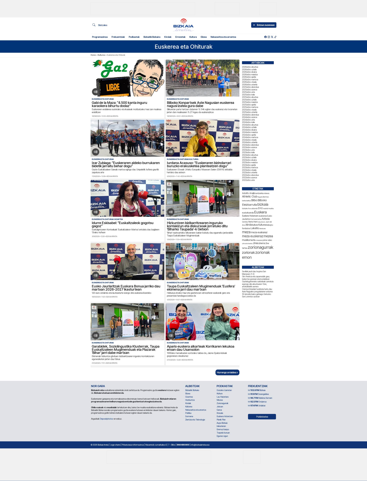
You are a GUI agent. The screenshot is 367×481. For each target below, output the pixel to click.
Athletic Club (249, 196)
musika (246, 239)
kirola (249, 224)
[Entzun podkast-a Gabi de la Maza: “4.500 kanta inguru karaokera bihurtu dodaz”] (95, 92)
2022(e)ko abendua (250, 175)
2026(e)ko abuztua (250, 67)
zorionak (248, 252)
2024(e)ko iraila (248, 122)
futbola (266, 218)
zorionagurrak (260, 247)
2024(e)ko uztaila (249, 127)
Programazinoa (100, 36)
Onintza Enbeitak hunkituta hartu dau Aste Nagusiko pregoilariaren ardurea (257, 290)
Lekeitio (255, 228)
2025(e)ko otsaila (249, 109)
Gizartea (189, 396)
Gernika (245, 222)
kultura (255, 224)
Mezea (220, 400)
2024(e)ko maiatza (250, 132)
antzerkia (259, 193)
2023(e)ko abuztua (250, 155)
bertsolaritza (246, 200)
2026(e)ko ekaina (249, 72)
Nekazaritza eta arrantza (223, 36)
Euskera (260, 212)
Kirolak (167, 36)
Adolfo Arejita (248, 193)
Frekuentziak (118, 36)
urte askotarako (247, 243)
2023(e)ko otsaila (249, 170)
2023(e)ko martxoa (250, 167)
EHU (260, 208)
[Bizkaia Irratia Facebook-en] (265, 37)
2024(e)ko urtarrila (249, 142)
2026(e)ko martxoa (250, 79)
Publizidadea (262, 416)
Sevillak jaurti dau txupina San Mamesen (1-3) (254, 272)
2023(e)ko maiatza (249, 162)
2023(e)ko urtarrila (249, 172)
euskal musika (268, 208)
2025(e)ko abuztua (250, 97)
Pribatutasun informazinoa (133, 444)
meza (246, 232)
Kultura (193, 36)
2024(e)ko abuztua (250, 125)
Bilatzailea (102, 25)
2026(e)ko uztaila (249, 69)
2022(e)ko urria (248, 180)
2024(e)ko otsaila (249, 140)
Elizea (204, 36)
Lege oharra (115, 444)
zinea (255, 243)
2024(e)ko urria (248, 119)
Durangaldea (259, 394)
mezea (268, 236)
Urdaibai (257, 405)
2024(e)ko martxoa (250, 137)
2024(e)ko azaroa (249, 117)
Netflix (253, 240)
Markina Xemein (261, 398)
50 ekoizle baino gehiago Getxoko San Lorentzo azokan (256, 295)
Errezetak (180, 36)
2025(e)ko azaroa (249, 89)
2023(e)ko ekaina (249, 160)
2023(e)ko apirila (249, 165)
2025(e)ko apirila (249, 104)
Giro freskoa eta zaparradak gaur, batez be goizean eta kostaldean (256, 277)
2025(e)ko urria (248, 92)
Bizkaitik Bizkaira (152, 36)
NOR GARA (98, 386)
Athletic (266, 193)
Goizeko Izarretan (224, 390)
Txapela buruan (223, 432)
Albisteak (192, 386)
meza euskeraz (252, 236)
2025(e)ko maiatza (250, 102)
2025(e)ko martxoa (250, 107)
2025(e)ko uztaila (249, 99)
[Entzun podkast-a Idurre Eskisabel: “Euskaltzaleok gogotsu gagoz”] (95, 212)
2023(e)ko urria (248, 150)
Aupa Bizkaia (222, 423)
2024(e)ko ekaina (249, 130)
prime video (267, 240)
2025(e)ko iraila (248, 94)
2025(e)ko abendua (250, 87)
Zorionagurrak (222, 403)
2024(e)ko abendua (250, 114)
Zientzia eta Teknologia (195, 419)
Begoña (260, 197)
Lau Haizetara (222, 396)
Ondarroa (258, 401)
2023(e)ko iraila (248, 152)
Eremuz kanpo (223, 429)
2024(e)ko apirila (249, 135)
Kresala (220, 413)
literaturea (262, 229)
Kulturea (101, 55)
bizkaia (262, 204)
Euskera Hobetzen (250, 215)
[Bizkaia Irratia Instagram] (269, 37)
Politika (188, 413)
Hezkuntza (190, 400)
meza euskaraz (259, 232)
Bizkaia (257, 390)
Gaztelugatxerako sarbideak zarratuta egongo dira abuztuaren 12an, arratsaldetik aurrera (257, 284)
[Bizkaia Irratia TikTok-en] (275, 37)
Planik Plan (221, 419)
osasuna (259, 240)
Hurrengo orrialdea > (227, 372)
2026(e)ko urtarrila (249, 84)
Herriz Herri (252, 221)
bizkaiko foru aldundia (249, 208)
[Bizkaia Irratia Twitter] (272, 37)
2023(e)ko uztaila (249, 157)
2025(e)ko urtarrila (249, 112)
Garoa (219, 409)
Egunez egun (222, 436)
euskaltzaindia (248, 212)
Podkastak (134, 36)
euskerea (263, 216)
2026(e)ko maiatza (250, 74)
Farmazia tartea (256, 219)
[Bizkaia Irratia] (183, 25)
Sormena (189, 416)
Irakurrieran (261, 222)
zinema (262, 243)
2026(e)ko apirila (249, 77)
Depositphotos (106, 418)
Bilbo (254, 200)
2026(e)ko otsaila (249, 82)
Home (93, 55)
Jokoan (220, 406)
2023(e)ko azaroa (249, 147)
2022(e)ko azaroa (249, 177)
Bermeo (266, 197)
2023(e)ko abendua (250, 145)
